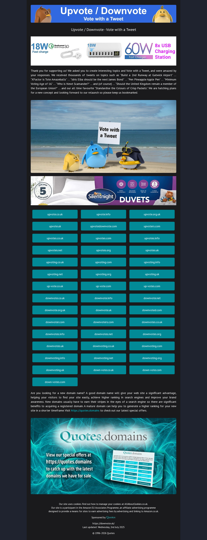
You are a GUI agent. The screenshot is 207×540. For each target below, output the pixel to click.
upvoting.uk (152, 274)
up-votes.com (152, 286)
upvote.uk (55, 226)
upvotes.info (152, 238)
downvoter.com (55, 322)
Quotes (111, 533)
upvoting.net (55, 274)
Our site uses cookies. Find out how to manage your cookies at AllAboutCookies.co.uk (103, 504)
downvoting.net (103, 358)
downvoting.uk (55, 370)
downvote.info (103, 298)
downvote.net (152, 298)
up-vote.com (103, 286)
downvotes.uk (55, 346)
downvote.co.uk (55, 298)
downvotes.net (103, 334)
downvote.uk (103, 310)
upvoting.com (103, 262)
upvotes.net (55, 250)
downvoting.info (55, 358)
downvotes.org (152, 334)
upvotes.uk (152, 250)
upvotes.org (103, 250)
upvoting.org (103, 274)
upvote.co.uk (55, 214)
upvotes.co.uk (55, 238)
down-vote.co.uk (103, 370)
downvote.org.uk (55, 310)
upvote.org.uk (152, 214)
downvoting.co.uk (103, 346)
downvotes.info (55, 334)
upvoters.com (152, 226)
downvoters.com (103, 322)
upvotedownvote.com (103, 226)
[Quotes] (110, 517)
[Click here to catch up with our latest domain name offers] (103, 493)
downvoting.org (152, 358)
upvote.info (103, 214)
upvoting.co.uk (55, 262)
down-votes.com (55, 382)
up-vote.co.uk (55, 286)
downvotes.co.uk (152, 322)
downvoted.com (152, 310)
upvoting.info (152, 262)
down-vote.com (152, 370)
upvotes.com (103, 238)
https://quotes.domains (85, 410)
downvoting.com (152, 346)
